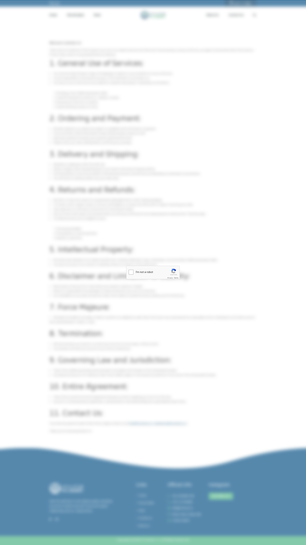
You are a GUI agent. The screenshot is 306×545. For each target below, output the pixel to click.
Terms (176, 278)
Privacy (170, 278)
